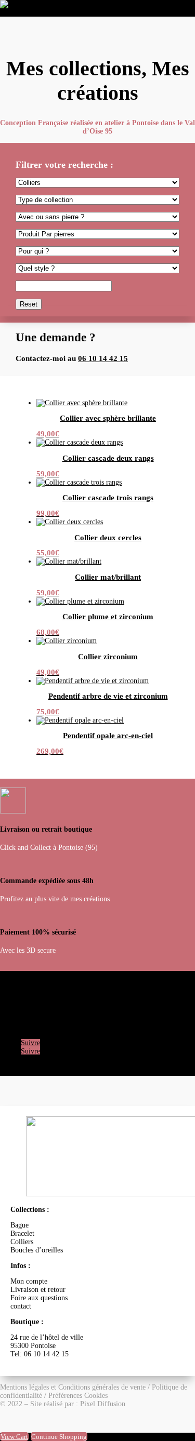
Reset (28, 304)
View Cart (14, 1436)
